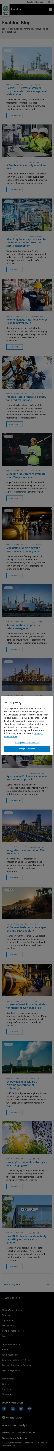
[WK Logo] (12, 1417)
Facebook (4, 1409)
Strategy (6, 1315)
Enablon (12, 1298)
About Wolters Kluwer (12, 1310)
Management (8, 1325)
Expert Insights (8, 1379)
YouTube (29, 1409)
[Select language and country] (49, 2)
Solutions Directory (11, 1344)
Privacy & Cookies (26, 1432)
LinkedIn (21, 1409)
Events (5, 1336)
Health (5, 1349)
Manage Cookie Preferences (27, 743)
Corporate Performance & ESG (16, 1360)
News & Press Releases (13, 1331)
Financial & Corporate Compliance (18, 1365)
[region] (27, 725)
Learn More (13, 115)
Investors (6, 1389)
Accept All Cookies (27, 749)
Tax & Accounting (10, 1355)
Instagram (13, 1409)
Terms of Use (8, 1432)
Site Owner (7, 1394)
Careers (5, 1384)
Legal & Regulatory (11, 1370)
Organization (8, 1320)
